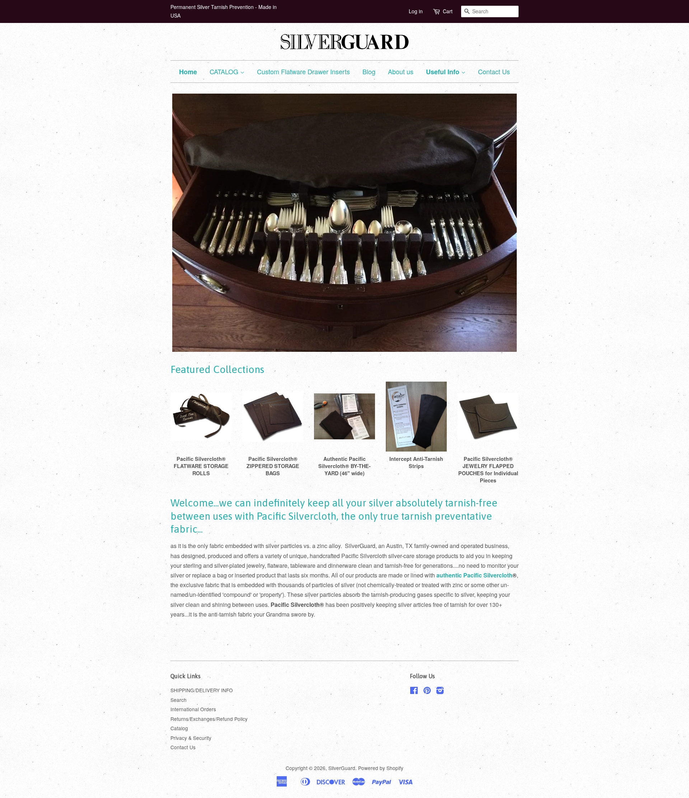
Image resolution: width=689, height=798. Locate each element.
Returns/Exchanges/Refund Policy (209, 718)
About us (400, 71)
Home (188, 71)
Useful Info (443, 71)
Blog (368, 71)
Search (178, 699)
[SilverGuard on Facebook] (414, 691)
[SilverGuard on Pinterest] (427, 691)
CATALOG (225, 71)
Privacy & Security (190, 737)
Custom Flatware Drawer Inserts (303, 71)
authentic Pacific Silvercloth (474, 575)
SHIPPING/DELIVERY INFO (201, 690)
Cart (448, 11)
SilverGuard (341, 767)
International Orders (193, 709)
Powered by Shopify (380, 767)
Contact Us (494, 71)
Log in (416, 11)
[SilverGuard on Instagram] (440, 691)
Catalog (179, 728)
